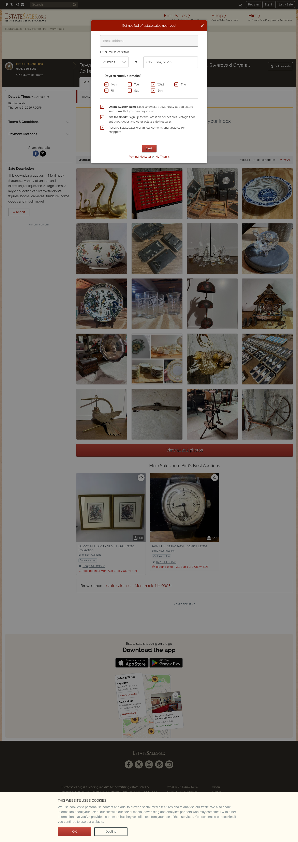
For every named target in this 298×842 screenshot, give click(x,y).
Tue (136, 84)
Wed (161, 84)
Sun (160, 90)
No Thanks (162, 156)
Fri (112, 90)
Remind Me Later (140, 156)
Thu (183, 84)
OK (74, 831)
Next (149, 148)
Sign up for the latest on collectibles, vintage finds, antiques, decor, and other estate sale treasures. (152, 119)
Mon (114, 84)
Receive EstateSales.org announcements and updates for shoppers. (147, 130)
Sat (136, 90)
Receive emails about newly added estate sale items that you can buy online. (151, 109)
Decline (110, 831)
